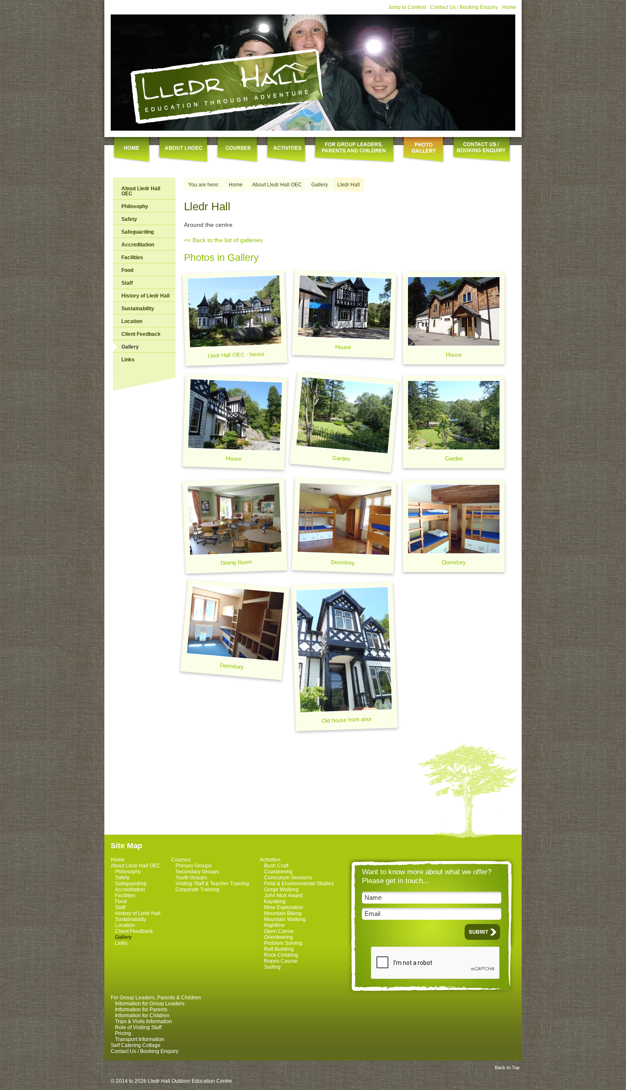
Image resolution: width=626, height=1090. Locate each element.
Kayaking (275, 901)
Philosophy (134, 206)
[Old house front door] (344, 656)
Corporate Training (197, 890)
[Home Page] (227, 86)
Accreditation (137, 244)
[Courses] (237, 150)
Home (509, 7)
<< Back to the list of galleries (223, 240)
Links (128, 359)
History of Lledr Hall (145, 295)
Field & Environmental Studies (299, 884)
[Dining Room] (234, 526)
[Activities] (286, 150)
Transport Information (139, 1039)
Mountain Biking (283, 913)
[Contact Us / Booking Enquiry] (481, 150)
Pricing (123, 1033)
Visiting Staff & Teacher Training (212, 884)
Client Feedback (141, 334)
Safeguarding (137, 232)
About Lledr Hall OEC (140, 191)
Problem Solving (283, 943)
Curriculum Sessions (288, 878)
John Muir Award (283, 895)
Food (127, 270)
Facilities (132, 257)
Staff (127, 283)
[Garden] (344, 422)
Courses (181, 860)
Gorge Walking (281, 890)
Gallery (319, 185)
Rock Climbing (281, 955)
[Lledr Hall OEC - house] (234, 318)
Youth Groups (191, 878)
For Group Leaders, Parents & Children (156, 998)
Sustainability (137, 308)
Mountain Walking (285, 919)
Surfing (272, 967)
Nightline (274, 925)
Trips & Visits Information (143, 1021)
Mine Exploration (283, 907)
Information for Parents (141, 1010)
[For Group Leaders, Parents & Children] (354, 150)
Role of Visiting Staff (138, 1027)
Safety (129, 219)
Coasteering (278, 872)
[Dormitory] (344, 526)
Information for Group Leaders (149, 1004)
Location (131, 321)
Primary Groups (193, 866)
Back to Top (507, 1067)
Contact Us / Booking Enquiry (464, 7)
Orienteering (278, 937)
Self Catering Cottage (136, 1045)
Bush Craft (276, 866)
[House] (344, 314)
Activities (270, 860)
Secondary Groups (197, 872)
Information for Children (142, 1015)
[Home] (131, 150)
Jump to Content (407, 7)
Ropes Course (281, 961)
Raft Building (279, 949)
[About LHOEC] (183, 150)
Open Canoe (279, 931)
